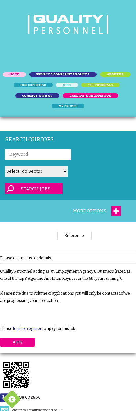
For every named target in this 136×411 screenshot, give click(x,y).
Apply (17, 342)
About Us (115, 74)
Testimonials (100, 85)
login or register (27, 328)
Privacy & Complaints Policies (63, 74)
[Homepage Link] (68, 24)
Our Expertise (33, 85)
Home (14, 74)
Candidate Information (90, 96)
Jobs (67, 85)
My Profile (68, 106)
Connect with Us (37, 96)
